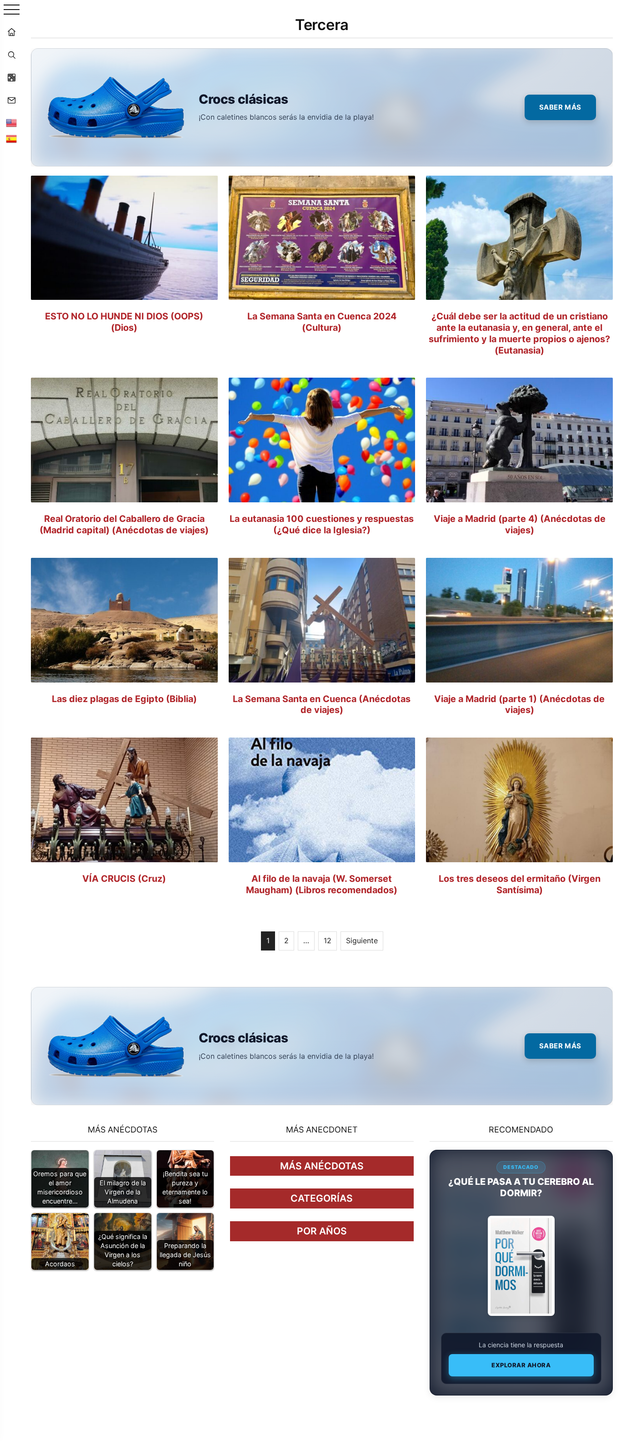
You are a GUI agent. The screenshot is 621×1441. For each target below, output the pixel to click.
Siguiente (362, 940)
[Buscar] (11, 54)
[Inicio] (11, 32)
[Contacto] (11, 100)
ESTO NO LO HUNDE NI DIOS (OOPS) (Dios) (124, 322)
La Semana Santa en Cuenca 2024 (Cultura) (321, 322)
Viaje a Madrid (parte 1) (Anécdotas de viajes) (519, 704)
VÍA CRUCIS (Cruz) (124, 878)
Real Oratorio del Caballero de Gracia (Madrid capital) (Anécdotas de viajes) (124, 524)
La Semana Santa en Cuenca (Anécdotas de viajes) (322, 704)
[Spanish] (11, 139)
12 (327, 940)
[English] (11, 123)
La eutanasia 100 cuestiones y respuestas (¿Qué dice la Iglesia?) (322, 524)
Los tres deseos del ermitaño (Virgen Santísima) (520, 884)
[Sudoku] (11, 77)
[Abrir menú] (12, 10)
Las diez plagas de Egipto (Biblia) (124, 698)
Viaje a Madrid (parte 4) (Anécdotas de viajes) (520, 524)
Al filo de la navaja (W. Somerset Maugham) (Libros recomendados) (321, 884)
